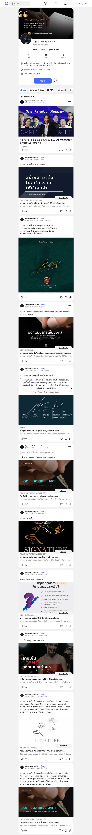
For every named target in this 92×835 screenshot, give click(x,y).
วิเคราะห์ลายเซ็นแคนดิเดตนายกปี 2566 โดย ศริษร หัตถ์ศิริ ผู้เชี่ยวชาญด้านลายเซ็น (46, 141)
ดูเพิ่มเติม (31, 314)
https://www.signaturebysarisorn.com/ (37, 69)
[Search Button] (11, 3)
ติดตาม (43, 81)
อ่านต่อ (25, 146)
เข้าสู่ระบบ (83, 3)
